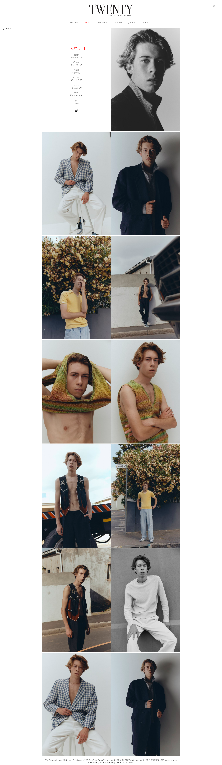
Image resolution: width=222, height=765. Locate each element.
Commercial (102, 23)
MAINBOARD (129, 763)
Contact (147, 23)
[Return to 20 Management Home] (111, 10)
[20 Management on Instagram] (214, 6)
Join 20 (132, 23)
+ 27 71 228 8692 (151, 760)
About (118, 23)
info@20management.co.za (167, 760)
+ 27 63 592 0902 (122, 760)
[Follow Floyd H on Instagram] (76, 110)
